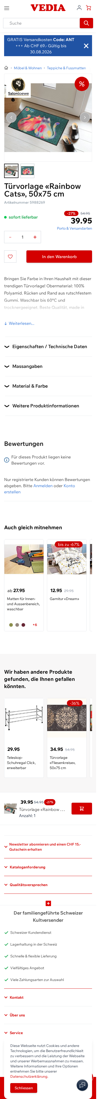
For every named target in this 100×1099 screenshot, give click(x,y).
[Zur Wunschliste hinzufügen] (10, 256)
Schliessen (24, 1088)
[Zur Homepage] (6, 68)
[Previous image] (11, 117)
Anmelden (43, 485)
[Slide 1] (11, 171)
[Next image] (85, 117)
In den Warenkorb (59, 256)
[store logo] (48, 7)
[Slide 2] (27, 171)
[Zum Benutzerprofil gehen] (79, 7)
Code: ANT (63, 39)
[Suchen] (86, 23)
